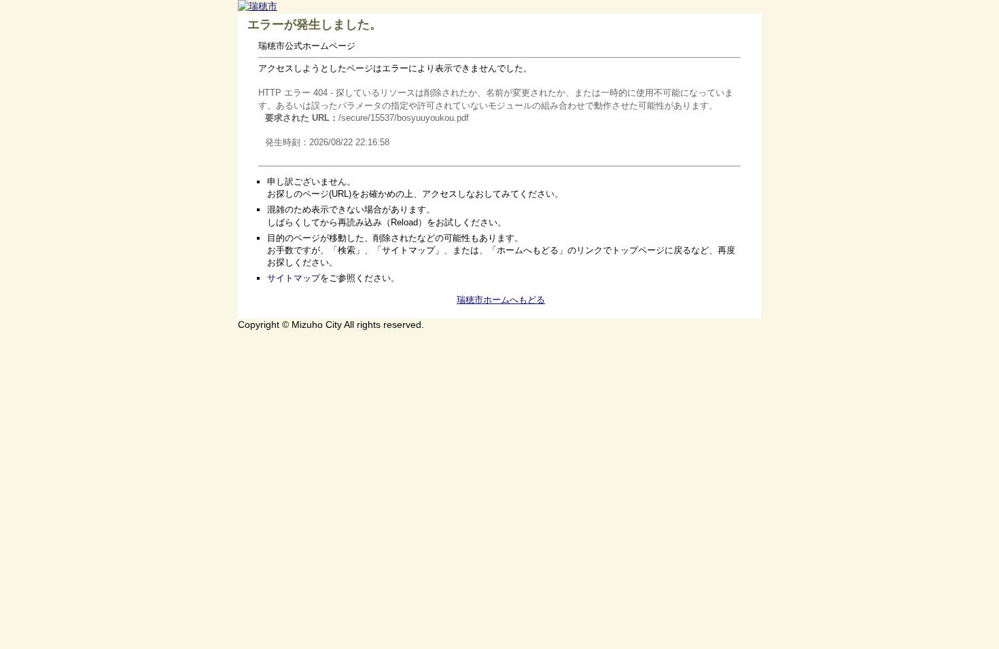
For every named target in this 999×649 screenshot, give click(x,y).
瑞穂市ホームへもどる (501, 300)
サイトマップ (293, 278)
